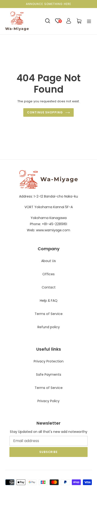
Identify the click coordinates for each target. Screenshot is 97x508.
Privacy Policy (48, 401)
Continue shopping (45, 112)
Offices (48, 274)
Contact (49, 287)
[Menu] (89, 21)
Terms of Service (49, 313)
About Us (48, 260)
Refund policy (48, 327)
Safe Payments (48, 374)
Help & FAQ (48, 300)
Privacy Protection (49, 361)
